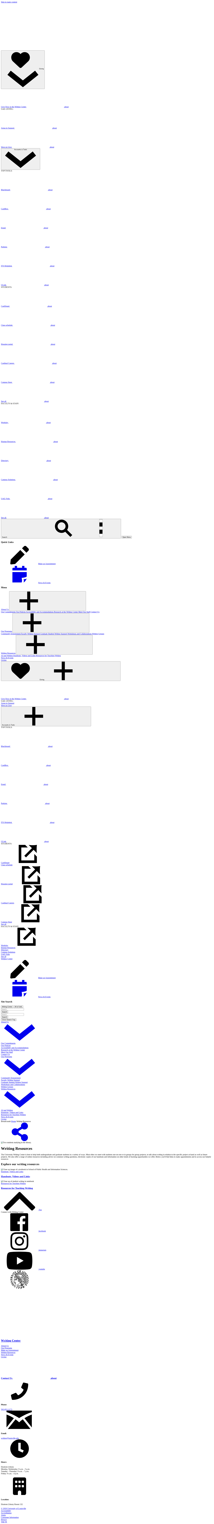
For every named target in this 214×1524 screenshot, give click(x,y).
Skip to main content (9, 2)
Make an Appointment (9, 1350)
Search (4, 1012)
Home (13, 1121)
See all (25, 401)
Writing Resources (8, 1352)
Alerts (3, 1515)
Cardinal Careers (29, 363)
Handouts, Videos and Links (15, 1176)
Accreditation (6, 1513)
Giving (3, 1357)
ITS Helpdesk (27, 266)
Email (24, 228)
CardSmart (26, 306)
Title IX (4, 1522)
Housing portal (28, 344)
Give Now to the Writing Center (35, 107)
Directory (26, 461)
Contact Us (29, 1378)
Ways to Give (27, 147)
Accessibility (6, 1511)
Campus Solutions (29, 480)
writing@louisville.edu (10, 1438)
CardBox (26, 209)
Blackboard (27, 190)
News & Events (7, 1355)
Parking (25, 247)
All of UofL (18, 1007)
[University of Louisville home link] (107, 49)
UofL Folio (26, 499)
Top (40, 1210)
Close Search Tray (8, 1020)
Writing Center (7, 1007)
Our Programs (6, 1348)
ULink (25, 285)
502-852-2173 (6, 1409)
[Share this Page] (20, 1132)
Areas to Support (29, 128)
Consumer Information (10, 1517)
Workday (26, 422)
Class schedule (28, 325)
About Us (5, 1346)
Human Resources (29, 442)
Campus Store (27, 382)
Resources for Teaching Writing (17, 1188)
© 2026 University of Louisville (13, 1508)
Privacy (4, 1520)
